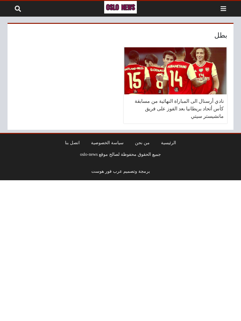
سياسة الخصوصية (107, 142)
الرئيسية (168, 142)
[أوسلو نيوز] (120, 7)
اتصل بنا (72, 142)
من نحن (142, 142)
